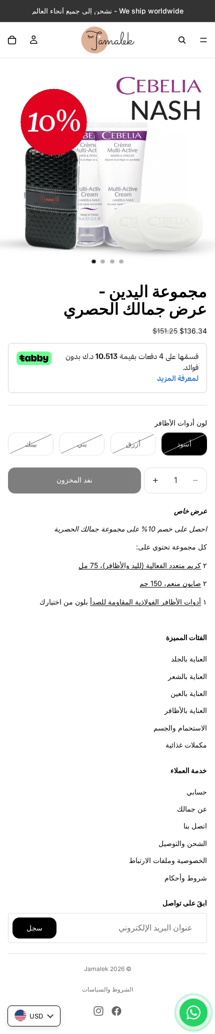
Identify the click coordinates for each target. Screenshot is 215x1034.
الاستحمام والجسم (180, 728)
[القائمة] (203, 40)
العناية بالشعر (187, 676)
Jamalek (96, 968)
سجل (34, 928)
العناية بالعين (188, 693)
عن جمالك (192, 809)
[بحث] (182, 40)
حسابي (196, 792)
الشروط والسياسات (107, 989)
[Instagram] (98, 1011)
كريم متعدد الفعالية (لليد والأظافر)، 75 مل (139, 565)
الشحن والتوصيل (182, 843)
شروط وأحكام (185, 878)
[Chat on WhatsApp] (194, 1012)
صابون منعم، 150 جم (170, 583)
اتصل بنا (195, 826)
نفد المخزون (74, 480)
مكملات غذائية (186, 745)
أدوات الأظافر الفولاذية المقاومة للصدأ (145, 602)
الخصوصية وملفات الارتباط (168, 860)
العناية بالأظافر (185, 710)
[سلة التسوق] (12, 40)
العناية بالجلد (189, 659)
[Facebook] (116, 1011)
